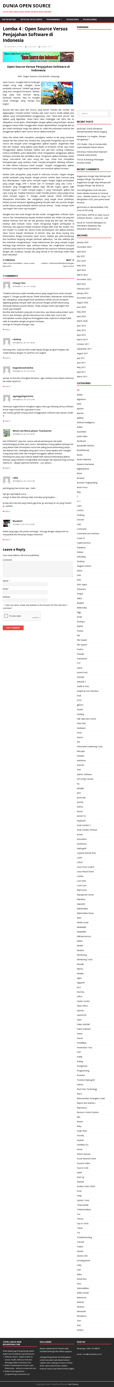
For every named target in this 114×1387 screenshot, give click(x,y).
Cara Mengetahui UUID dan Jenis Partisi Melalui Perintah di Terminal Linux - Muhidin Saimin (92, 193)
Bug (78, 492)
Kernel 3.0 (81, 816)
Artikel (79, 427)
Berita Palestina (84, 459)
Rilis (78, 1117)
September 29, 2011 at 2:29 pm (24, 371)
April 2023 (81, 270)
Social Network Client (86, 1158)
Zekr (79, 1325)
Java (79, 792)
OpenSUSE (81, 1015)
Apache (80, 408)
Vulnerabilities (83, 1288)
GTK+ (79, 700)
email (79, 617)
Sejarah (80, 1140)
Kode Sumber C (84, 825)
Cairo (79, 505)
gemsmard (82, 207)
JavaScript (81, 797)
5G (78, 390)
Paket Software (84, 1029)
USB (79, 1269)
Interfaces (81, 760)
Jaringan (80, 788)
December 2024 (84, 247)
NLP (79, 987)
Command (81, 529)
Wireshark (81, 1311)
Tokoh (80, 1228)
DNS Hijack (82, 584)
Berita (79, 455)
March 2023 (82, 274)
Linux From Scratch (85, 867)
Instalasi (80, 755)
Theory (80, 1218)
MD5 (79, 918)
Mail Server (82, 890)
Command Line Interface (88, 533)
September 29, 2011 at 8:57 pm (24, 481)
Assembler (81, 431)
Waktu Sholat (83, 1292)
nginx (79, 978)
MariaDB (81, 904)
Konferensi (82, 843)
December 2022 (84, 279)
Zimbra (80, 1330)
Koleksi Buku (72, 19)
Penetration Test (84, 1047)
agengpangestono (23, 396)
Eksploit (80, 603)
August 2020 (82, 302)
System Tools (83, 1200)
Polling (80, 1061)
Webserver (81, 1297)
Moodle (80, 964)
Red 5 (79, 1093)
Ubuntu (80, 1251)
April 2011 (81, 372)
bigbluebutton (83, 468)
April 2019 (81, 335)
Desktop (81, 561)
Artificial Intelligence (31, 19)
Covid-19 (81, 538)
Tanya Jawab (82, 1205)
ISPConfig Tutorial (85, 779)
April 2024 (81, 251)
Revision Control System (88, 1112)
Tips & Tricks (83, 1223)
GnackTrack (82, 672)
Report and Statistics (86, 1103)
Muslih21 (18, 521)
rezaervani (32, 46)
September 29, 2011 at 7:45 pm (24, 434)
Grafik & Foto (83, 686)
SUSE (79, 1191)
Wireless (80, 1306)
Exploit (80, 626)
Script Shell (82, 1131)
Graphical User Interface (88, 691)
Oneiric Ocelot (83, 1001)
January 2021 (83, 293)
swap (79, 1195)
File (78, 635)
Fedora (80, 631)
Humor (80, 737)
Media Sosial (82, 922)
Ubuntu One (82, 1255)
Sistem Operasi (84, 1154)
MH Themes (73, 1384)
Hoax (79, 732)
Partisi (79, 1033)
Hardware (81, 728)
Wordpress (82, 1316)
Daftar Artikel (9, 19)
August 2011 (82, 353)
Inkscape (81, 751)
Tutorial (80, 1242)
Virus (79, 1283)
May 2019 (81, 330)
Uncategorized (83, 1260)
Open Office (82, 1005)
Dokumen (81, 589)
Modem (80, 950)
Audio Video (82, 436)
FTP (78, 663)
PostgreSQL (82, 1066)
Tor (78, 1232)
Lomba (44, 46)
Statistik (80, 1181)
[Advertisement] (94, 49)
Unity (79, 1265)
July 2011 (81, 358)
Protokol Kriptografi (86, 1080)
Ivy (78, 783)
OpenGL (80, 1010)
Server (80, 1149)
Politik (79, 1056)
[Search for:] (94, 113)
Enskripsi (81, 621)
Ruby (79, 1126)
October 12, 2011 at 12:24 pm (23, 524)
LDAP (79, 857)
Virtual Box (82, 1279)
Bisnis (79, 473)
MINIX (79, 941)
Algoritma (81, 399)
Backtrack (81, 441)
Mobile (80, 945)
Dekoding (81, 556)
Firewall (80, 654)
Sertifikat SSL (83, 1144)
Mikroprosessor (84, 936)
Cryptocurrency (84, 542)
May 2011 (81, 367)
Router (80, 1121)
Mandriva (81, 899)
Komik (80, 834)
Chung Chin (19, 283)
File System (82, 644)
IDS (78, 742)
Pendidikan (82, 1042)
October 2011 (83, 344)
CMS (79, 524)
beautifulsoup (83, 450)
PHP (79, 1052)
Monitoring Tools (84, 959)
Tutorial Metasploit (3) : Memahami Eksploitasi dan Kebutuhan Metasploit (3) (92, 225)
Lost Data (81, 881)
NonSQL (81, 992)
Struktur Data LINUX (86, 1186)
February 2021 (83, 288)
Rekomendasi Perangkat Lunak (91, 1098)
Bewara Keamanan (85, 464)
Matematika (82, 908)
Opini (79, 1019)
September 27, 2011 (15, 46)
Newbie (80, 973)
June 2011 (81, 362)
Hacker (80, 709)
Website (6, 597)
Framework (82, 658)
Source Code (82, 1168)
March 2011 (82, 376)
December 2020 (84, 297)
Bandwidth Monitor (85, 445)
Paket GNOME (83, 1024)
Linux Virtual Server (85, 871)
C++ (79, 501)
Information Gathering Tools (90, 746)
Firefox (80, 649)
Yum (79, 1320)
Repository (82, 1107)
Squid (79, 1172)
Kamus (80, 806)
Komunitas (82, 839)
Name (6, 580)
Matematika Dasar (85, 913)
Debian (80, 552)
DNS (79, 575)
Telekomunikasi (84, 1209)
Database (81, 547)
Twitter (80, 1246)
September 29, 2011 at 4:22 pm (24, 400)
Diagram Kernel (84, 566)
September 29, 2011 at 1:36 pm (24, 343)
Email (5, 588)
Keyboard (81, 820)
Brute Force (82, 487)
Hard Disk (81, 723)
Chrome (80, 519)
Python (80, 1084)
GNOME (80, 677)
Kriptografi (81, 848)
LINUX (80, 862)
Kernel (80, 811)
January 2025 (83, 242)
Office (79, 996)
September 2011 (84, 348)
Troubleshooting (84, 1237)
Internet (80, 765)
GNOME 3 (81, 681)
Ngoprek (81, 982)
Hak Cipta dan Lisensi (86, 718)
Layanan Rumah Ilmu (86, 853)
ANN (79, 404)
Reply (8, 329)
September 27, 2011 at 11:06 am (24, 286)
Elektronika (82, 607)
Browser (81, 478)
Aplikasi (80, 418)
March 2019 (82, 339)
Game (79, 668)
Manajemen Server (85, 894)
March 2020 (82, 321)
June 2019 (81, 325)
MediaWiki (81, 927)
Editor (79, 598)
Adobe (80, 394)
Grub (79, 695)
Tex (78, 1214)
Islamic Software (84, 774)
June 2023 (81, 260)
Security (80, 1135)
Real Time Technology (87, 1089)
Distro (79, 570)
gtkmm (80, 705)
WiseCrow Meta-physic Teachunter (32, 430)
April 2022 (81, 284)
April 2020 (81, 316)
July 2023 (81, 256)
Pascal (80, 1038)
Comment (7, 560)
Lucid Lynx (81, 885)
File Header (82, 640)
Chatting (80, 515)
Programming (53, 19)
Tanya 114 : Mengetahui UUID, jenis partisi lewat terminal (94, 199)
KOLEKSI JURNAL (90, 19)
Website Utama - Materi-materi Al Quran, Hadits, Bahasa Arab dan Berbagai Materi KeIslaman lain (19, 1360)
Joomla (80, 802)
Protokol (81, 1075)
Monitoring (82, 955)
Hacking (80, 714)
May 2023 (81, 265)
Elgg (79, 612)
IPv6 (79, 769)
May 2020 (81, 311)
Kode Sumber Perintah (87, 829)
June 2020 (81, 307)
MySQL (80, 968)
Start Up (80, 1177)
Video (79, 1274)
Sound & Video (83, 1163)
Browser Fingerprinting (87, 482)
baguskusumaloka (23, 367)
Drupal (80, 593)
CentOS (80, 510)
